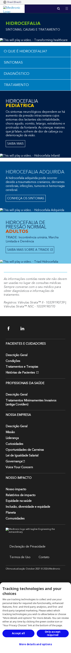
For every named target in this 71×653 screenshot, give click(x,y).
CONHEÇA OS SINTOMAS (25, 198)
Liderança (12, 438)
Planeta (11, 512)
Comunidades (15, 518)
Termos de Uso (19, 557)
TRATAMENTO (16, 85)
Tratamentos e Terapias (22, 366)
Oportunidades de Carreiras (25, 449)
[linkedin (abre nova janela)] (24, 328)
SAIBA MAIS (15, 143)
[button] (67, 6)
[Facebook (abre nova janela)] (12, 328)
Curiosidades (14, 444)
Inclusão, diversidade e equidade (28, 506)
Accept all (18, 633)
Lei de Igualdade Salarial (22, 455)
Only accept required (53, 633)
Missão (10, 432)
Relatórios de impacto (21, 495)
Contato (44, 557)
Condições (13, 361)
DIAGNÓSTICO (16, 74)
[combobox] (12, 2)
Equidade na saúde (19, 500)
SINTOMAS (13, 62)
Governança (14, 461)
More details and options (35, 644)
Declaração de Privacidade (27, 546)
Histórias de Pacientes (21, 372)
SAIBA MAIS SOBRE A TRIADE (28, 249)
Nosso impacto (16, 489)
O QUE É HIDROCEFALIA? (25, 51)
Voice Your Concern (19, 467)
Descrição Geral (16, 355)
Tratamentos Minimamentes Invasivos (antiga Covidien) (31, 402)
